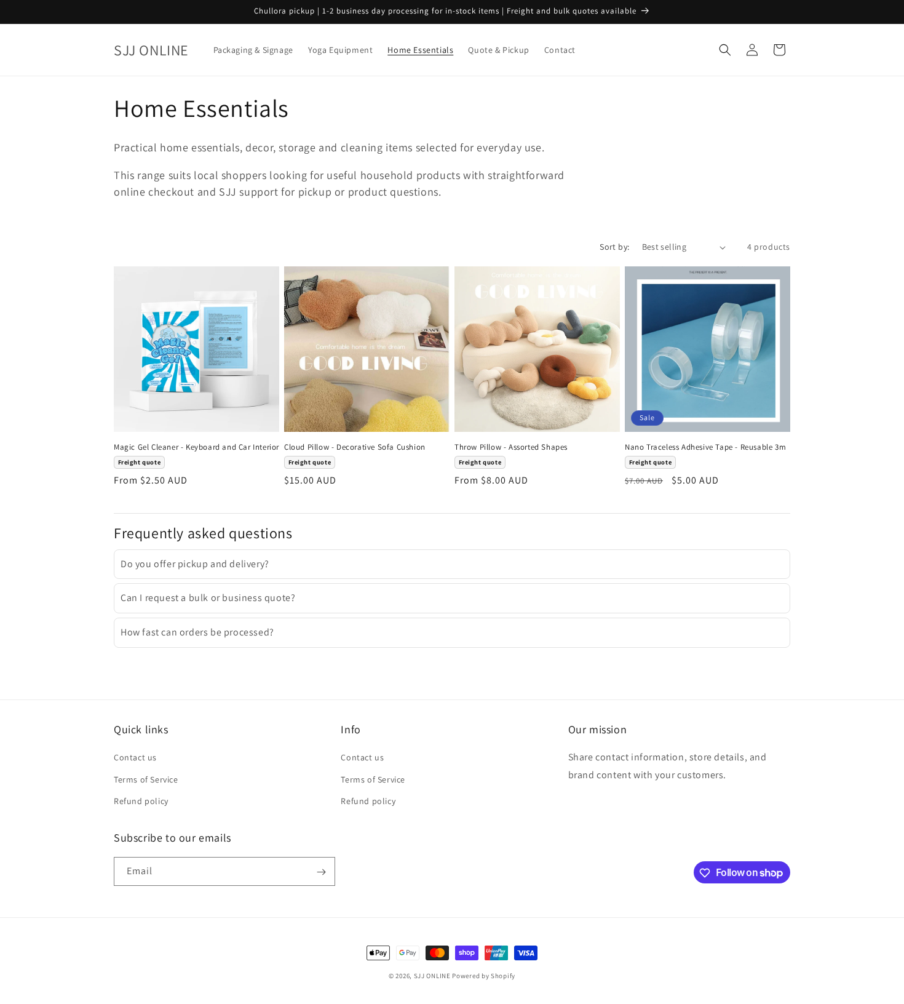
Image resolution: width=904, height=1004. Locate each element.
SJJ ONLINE (432, 975)
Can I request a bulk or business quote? (208, 597)
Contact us (135, 757)
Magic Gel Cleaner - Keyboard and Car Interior (196, 447)
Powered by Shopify (483, 975)
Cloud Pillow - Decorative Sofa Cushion (355, 447)
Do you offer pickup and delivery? (195, 563)
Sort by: (614, 246)
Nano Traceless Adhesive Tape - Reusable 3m (705, 447)
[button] (725, 49)
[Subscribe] (321, 872)
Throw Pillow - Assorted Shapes (511, 447)
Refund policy (141, 801)
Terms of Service (146, 779)
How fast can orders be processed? (197, 632)
